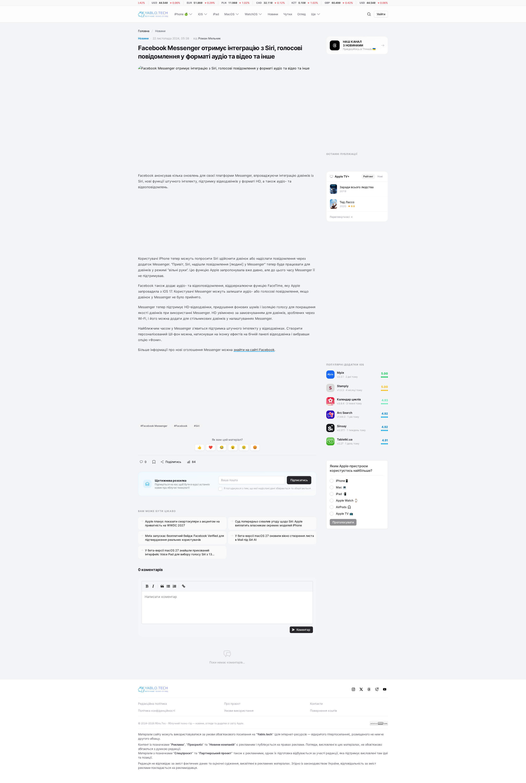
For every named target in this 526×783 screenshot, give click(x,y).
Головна (143, 31)
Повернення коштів (323, 710)
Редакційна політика (152, 703)
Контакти (316, 703)
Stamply (342, 386)
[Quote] (162, 586)
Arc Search (344, 412)
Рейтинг (368, 176)
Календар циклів (349, 399)
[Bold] (147, 586)
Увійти (381, 14)
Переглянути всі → (341, 216)
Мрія (340, 372)
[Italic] (153, 586)
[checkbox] (220, 489)
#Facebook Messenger (154, 425)
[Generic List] (168, 586)
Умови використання (239, 710)
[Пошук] (369, 14)
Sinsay (341, 426)
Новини (143, 38)
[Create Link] (183, 586)
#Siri (197, 425)
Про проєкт (232, 703)
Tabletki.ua (344, 439)
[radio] (331, 481)
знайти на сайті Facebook (254, 350)
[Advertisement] (227, 222)
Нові (380, 176)
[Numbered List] (174, 586)
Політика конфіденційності (156, 710)
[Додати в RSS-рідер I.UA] (379, 723)
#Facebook (180, 425)
